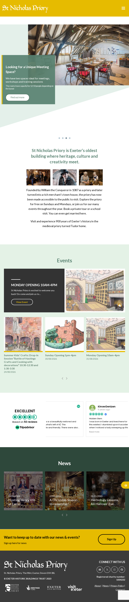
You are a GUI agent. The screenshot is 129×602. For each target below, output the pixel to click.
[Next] (66, 378)
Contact (120, 589)
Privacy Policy (117, 585)
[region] (64, 82)
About (98, 585)
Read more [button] (55, 432)
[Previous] (62, 378)
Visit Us (62, 235)
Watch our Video (82, 235)
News (106, 585)
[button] (123, 8)
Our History (44, 235)
